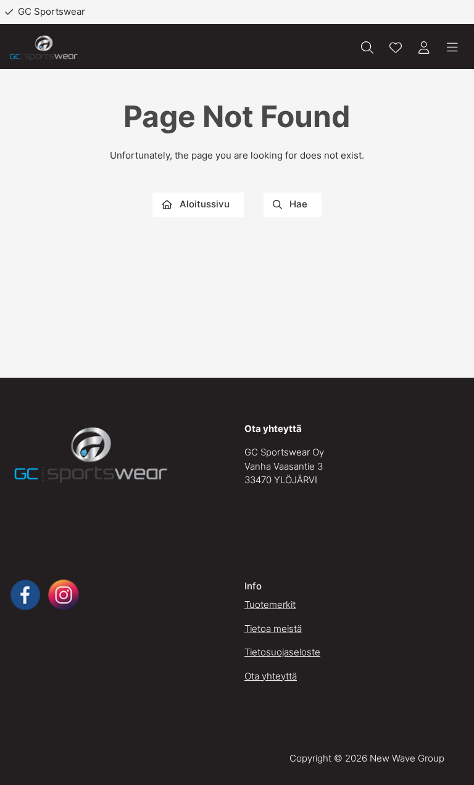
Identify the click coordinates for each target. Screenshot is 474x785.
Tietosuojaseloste (282, 652)
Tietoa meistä (273, 628)
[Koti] (44, 47)
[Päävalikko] (452, 47)
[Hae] (367, 47)
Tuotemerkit (270, 604)
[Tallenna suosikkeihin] (395, 47)
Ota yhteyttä (270, 676)
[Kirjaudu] (424, 47)
